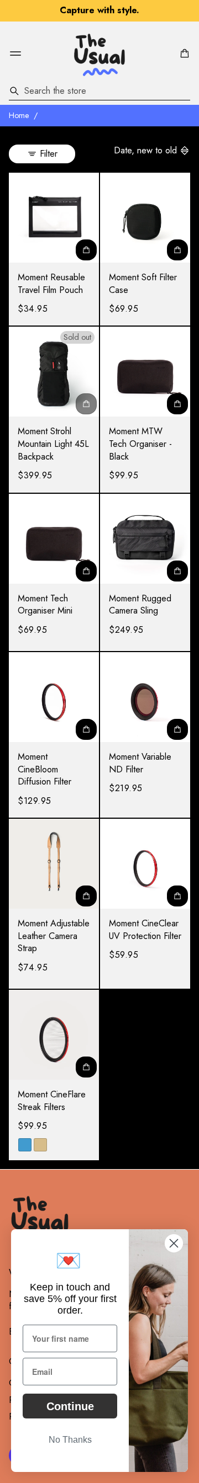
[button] (183, 53)
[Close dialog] (174, 1243)
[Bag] (183, 53)
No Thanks (70, 1439)
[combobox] (99, 91)
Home (19, 115)
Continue (70, 1406)
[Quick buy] (86, 249)
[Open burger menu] (15, 53)
